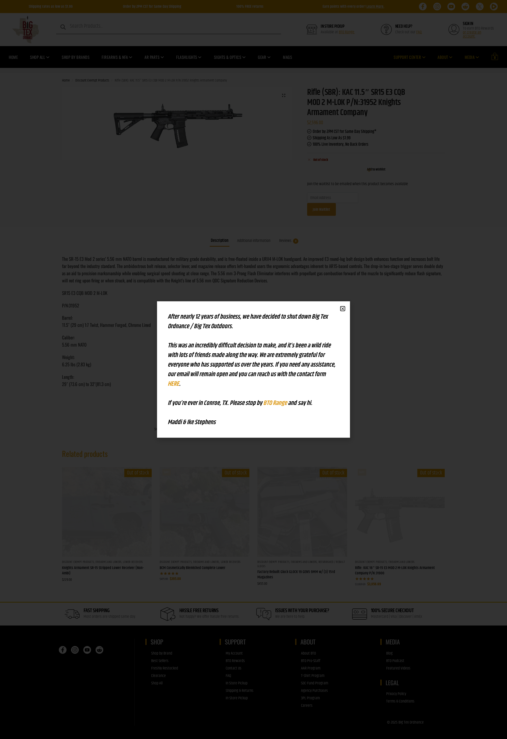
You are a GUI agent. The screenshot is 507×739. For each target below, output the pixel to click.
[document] (253, 369)
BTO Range (275, 403)
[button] (343, 309)
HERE (173, 384)
